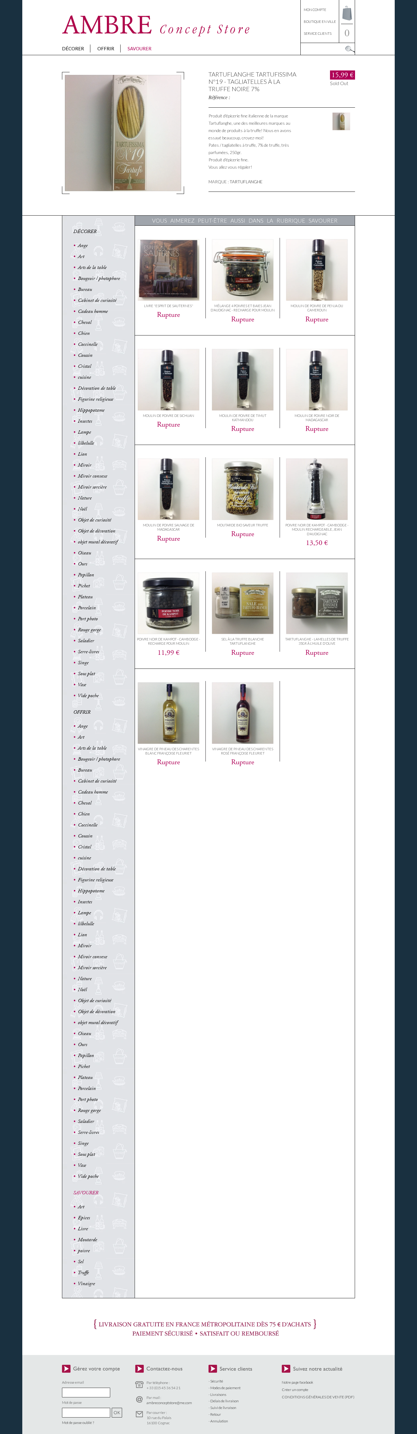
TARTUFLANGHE (246, 181)
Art (81, 256)
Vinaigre (86, 1283)
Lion (82, 454)
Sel (80, 1261)
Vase (82, 684)
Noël (82, 509)
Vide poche (88, 695)
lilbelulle (86, 443)
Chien (84, 333)
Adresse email (73, 1382)
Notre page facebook (297, 1382)
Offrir (105, 48)
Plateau (85, 596)
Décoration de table (97, 388)
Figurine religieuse (95, 399)
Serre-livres (88, 651)
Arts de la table (92, 267)
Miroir (84, 465)
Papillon (86, 575)
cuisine (84, 377)
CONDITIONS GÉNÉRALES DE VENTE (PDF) (318, 1397)
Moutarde (87, 1239)
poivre (84, 1250)
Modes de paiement (225, 1388)
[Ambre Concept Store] (156, 35)
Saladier (86, 640)
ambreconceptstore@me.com (169, 1402)
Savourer (139, 48)
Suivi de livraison (223, 1407)
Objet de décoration (96, 531)
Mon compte (315, 10)
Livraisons (218, 1394)
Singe (83, 662)
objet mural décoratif (97, 542)
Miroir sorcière (92, 487)
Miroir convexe (92, 476)
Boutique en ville (320, 21)
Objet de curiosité (94, 520)
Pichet (84, 586)
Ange (83, 245)
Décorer (73, 48)
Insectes (85, 421)
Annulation (219, 1421)
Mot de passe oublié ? (78, 1422)
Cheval (84, 322)
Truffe (83, 1272)
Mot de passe (72, 1402)
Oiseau (84, 553)
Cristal (84, 366)
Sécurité (216, 1381)
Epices (84, 1217)
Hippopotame (91, 410)
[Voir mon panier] (347, 22)
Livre (83, 1228)
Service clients (318, 33)
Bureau (85, 289)
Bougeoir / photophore (99, 278)
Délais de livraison (224, 1401)
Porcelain (87, 607)
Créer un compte (295, 1389)
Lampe (84, 432)
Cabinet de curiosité (97, 300)
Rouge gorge (89, 629)
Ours (82, 564)
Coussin (85, 355)
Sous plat (86, 673)
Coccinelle (87, 344)
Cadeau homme (93, 311)
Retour (215, 1414)
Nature (85, 498)
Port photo (88, 618)
